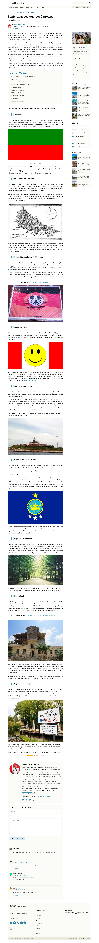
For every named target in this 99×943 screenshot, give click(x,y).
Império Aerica (17, 87)
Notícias (38, 933)
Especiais (15, 7)
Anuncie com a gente (14, 916)
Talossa (15, 79)
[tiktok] (24, 923)
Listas (16, 28)
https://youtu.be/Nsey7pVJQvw (30, 865)
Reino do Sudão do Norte (19, 93)
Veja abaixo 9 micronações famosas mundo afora (23, 76)
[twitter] (33, 800)
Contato (38, 928)
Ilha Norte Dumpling (18, 90)
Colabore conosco (13, 918)
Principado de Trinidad (19, 82)
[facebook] (23, 800)
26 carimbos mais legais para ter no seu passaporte (40, 615)
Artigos (22, 7)
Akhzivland (16, 98)
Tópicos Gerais (29, 12)
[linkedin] (26, 800)
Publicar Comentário (17, 838)
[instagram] (30, 800)
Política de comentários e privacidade (18, 913)
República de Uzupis (18, 101)
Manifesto (38, 931)
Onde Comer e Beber (35, 790)
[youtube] (14, 923)
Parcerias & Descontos (81, 7)
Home (10, 7)
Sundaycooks (87, 938)
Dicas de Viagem (35, 7)
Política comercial (13, 910)
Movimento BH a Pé (27, 792)
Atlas (27, 7)
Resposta (15, 856)
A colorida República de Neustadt (22, 84)
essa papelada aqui (30, 380)
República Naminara (18, 95)
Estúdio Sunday (78, 938)
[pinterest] (21, 923)
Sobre (42, 7)
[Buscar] (90, 3)
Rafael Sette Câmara (19, 24)
